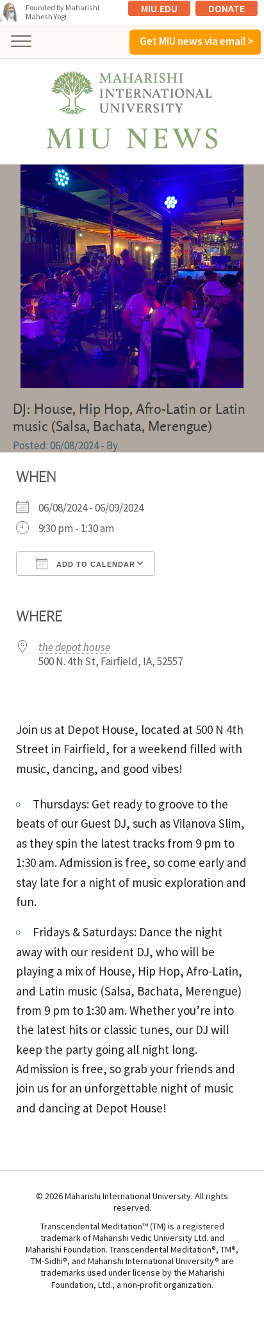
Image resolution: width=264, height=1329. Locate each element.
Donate (226, 8)
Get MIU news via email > (196, 41)
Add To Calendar (94, 564)
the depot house (74, 647)
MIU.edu (159, 8)
